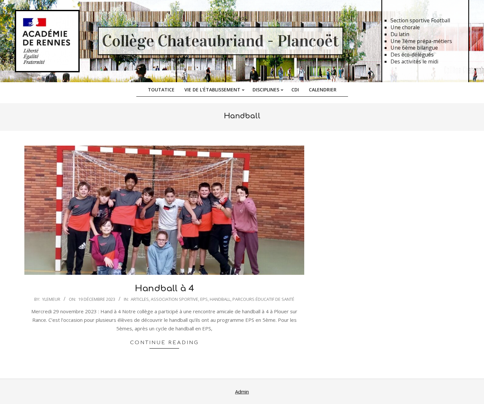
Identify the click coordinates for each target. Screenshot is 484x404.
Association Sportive (174, 299)
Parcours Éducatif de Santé (263, 299)
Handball (220, 299)
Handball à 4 (164, 288)
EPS (204, 299)
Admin (242, 391)
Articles (140, 299)
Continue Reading (164, 342)
